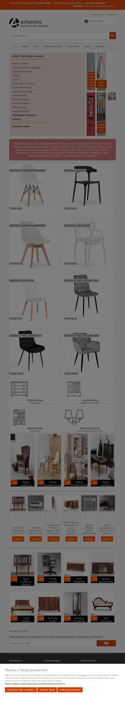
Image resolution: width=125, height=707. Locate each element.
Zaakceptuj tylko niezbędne (21, 689)
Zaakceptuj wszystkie (69, 689)
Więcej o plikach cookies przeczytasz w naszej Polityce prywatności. (35, 683)
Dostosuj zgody (47, 689)
